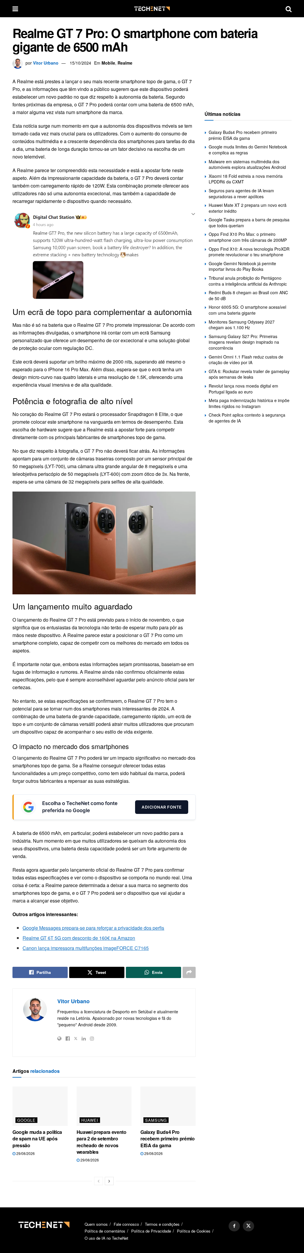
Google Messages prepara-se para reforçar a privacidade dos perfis (93, 927)
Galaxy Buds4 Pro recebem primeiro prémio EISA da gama (167, 1139)
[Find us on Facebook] (234, 1226)
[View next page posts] (109, 1181)
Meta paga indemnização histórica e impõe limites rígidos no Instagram (249, 403)
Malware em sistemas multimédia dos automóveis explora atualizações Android (247, 164)
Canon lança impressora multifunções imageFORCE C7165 (86, 948)
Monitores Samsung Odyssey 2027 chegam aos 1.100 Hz (242, 325)
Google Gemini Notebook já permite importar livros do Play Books (242, 266)
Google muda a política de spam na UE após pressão (37, 1139)
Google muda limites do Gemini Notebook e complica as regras (248, 150)
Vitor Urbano (45, 63)
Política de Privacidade (151, 1231)
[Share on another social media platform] (189, 972)
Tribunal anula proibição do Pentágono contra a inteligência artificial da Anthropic (248, 281)
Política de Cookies (193, 1231)
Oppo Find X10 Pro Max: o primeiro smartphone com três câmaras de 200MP (248, 237)
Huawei (89, 1120)
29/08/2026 (25, 1153)
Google (26, 1120)
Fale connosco (126, 1224)
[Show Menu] (15, 8)
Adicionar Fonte (162, 807)
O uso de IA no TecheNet (106, 1238)
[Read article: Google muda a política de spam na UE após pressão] (40, 1106)
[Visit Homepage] (152, 9)
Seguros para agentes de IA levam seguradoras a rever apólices (241, 193)
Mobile (108, 63)
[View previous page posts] (98, 1181)
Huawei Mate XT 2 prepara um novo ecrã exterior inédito (247, 208)
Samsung (156, 1120)
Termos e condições (162, 1224)
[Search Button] (289, 8)
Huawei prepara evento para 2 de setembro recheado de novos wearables (101, 1142)
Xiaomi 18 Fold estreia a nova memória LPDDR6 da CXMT (246, 179)
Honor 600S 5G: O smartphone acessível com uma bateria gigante (247, 310)
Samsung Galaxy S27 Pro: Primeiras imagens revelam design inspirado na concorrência (244, 342)
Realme (125, 63)
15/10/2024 (80, 63)
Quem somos (96, 1224)
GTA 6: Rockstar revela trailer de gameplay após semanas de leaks (249, 374)
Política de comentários (105, 1231)
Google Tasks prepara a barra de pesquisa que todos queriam (249, 222)
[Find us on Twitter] (248, 1226)
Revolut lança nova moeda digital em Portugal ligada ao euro (243, 389)
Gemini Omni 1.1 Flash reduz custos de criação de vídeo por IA (246, 360)
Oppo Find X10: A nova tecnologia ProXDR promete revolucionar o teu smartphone (249, 252)
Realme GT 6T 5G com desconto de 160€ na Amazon (79, 937)
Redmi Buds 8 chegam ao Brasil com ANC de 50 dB (248, 295)
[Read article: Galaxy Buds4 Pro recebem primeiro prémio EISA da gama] (168, 1106)
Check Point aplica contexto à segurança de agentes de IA (247, 418)
